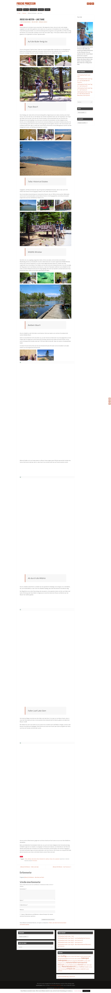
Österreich (60, 970)
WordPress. (61, 988)
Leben (89, 960)
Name (22, 900)
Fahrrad (59, 958)
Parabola (56, 988)
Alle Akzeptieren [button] (86, 990)
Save (22, 25)
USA (54, 859)
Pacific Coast (86, 964)
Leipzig (59, 962)
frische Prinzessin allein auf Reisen (74, 958)
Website (22, 909)
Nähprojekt (61, 965)
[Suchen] (91, 102)
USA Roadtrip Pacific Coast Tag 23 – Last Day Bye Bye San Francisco (84, 80)
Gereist (45, 22)
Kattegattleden (75, 960)
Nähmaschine (82, 962)
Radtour (60, 967)
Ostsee (71, 964)
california (72, 956)
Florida (62, 958)
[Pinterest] (109, 401)
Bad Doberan (68, 956)
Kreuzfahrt (81, 960)
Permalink (34, 860)
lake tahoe (34, 859)
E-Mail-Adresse (24, 905)
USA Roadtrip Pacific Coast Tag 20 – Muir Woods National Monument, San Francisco (84, 93)
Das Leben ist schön (79, 956)
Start (19, 13)
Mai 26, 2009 (35, 22)
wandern (87, 969)
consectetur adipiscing (55, 985)
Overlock (80, 965)
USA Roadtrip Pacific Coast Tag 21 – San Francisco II (70, 942)
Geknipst (24, 13)
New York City (63, 962)
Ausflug (63, 956)
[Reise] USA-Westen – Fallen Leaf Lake (29, 867)
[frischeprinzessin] (109, 399)
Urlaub (50, 859)
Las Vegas (85, 960)
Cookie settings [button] (77, 990)
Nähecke (69, 962)
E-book (89, 956)
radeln (90, 964)
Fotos (26, 859)
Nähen (74, 962)
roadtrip (47, 859)
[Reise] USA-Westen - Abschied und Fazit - (34, 877)
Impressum (72, 976)
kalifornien (70, 960)
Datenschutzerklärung (63, 976)
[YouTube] (109, 404)
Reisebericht (42, 859)
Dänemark (85, 956)
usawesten (57, 859)
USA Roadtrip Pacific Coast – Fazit (66, 936)
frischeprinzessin (26, 22)
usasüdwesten (77, 969)
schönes (90, 966)
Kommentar (23, 889)
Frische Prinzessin (26, 4)
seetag (59, 969)
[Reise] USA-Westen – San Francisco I (62, 867)
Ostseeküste (75, 964)
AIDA (59, 956)
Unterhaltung (63, 969)
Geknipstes (62, 960)
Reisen (77, 966)
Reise (38, 859)
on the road (66, 964)
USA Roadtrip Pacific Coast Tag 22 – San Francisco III (70, 940)
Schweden (86, 966)
